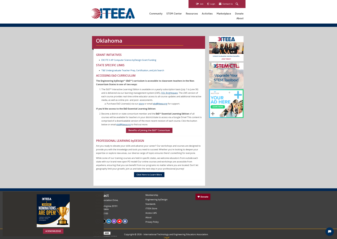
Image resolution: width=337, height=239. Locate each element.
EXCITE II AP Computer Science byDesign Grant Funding (128, 60)
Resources (192, 13)
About (240, 18)
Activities (207, 13)
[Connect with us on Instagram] (114, 221)
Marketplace (224, 13)
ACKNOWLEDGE (53, 231)
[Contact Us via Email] (125, 221)
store (141, 103)
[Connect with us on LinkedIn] (108, 221)
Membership (151, 195)
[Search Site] (237, 4)
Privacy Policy (152, 221)
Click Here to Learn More (149, 174)
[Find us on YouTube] (119, 221)
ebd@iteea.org (160, 103)
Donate (239, 13)
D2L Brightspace (169, 92)
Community (155, 13)
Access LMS (151, 212)
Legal (166, 237)
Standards (150, 204)
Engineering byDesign (156, 199)
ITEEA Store (151, 208)
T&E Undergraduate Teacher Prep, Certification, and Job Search (132, 70)
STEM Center (174, 13)
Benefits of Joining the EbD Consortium (149, 130)
